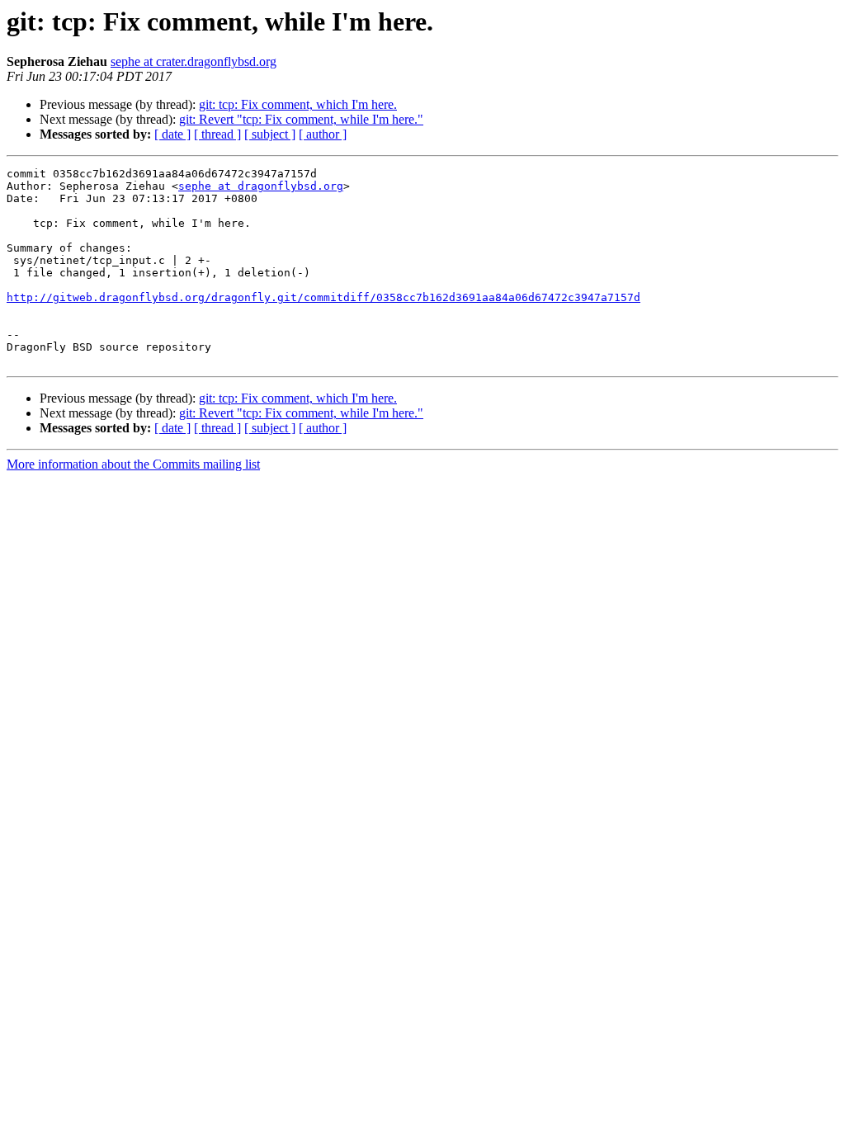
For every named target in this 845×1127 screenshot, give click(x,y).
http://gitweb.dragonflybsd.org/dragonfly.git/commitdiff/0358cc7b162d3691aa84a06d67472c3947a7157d (323, 297)
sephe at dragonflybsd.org (260, 186)
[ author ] (323, 134)
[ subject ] (269, 134)
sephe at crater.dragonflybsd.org (193, 61)
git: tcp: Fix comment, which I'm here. (298, 104)
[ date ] (172, 134)
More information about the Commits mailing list (133, 464)
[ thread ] (217, 134)
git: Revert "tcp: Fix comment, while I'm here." (301, 119)
